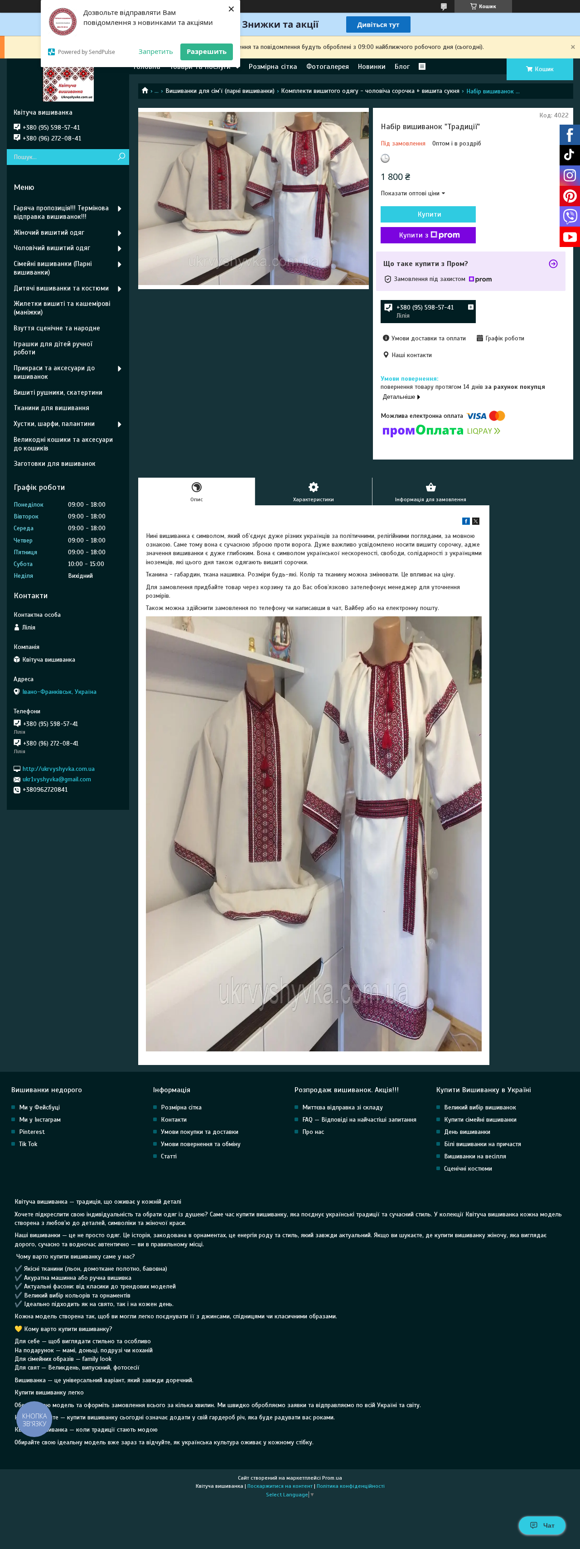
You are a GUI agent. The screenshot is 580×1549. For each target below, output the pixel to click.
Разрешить (207, 51)
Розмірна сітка (273, 66)
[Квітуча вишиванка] (68, 83)
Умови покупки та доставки (199, 1132)
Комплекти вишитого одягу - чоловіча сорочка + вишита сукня (370, 91)
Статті (169, 1156)
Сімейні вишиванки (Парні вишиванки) (53, 268)
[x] (475, 523)
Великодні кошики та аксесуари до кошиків (63, 444)
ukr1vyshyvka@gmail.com (57, 779)
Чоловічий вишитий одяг (52, 248)
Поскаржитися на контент (280, 1486)
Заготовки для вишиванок (55, 464)
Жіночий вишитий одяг (49, 232)
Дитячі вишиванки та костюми (61, 288)
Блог (402, 66)
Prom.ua (332, 1478)
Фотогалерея (327, 66)
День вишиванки (467, 1132)
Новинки (372, 66)
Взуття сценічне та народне (57, 328)
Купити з (413, 235)
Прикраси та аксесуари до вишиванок (54, 372)
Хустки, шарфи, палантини (54, 424)
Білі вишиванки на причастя (482, 1144)
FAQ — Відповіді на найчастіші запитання (359, 1119)
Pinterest (32, 1132)
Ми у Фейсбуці (39, 1107)
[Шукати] (121, 157)
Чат (549, 1525)
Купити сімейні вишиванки (480, 1119)
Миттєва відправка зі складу (342, 1107)
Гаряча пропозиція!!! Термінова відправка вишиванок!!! (61, 212)
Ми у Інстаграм (40, 1119)
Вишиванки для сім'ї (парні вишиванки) (220, 91)
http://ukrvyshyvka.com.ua (59, 769)
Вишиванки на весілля (475, 1156)
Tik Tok (28, 1144)
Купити (429, 214)
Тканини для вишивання (51, 408)
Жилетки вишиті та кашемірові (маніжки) (62, 308)
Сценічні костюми (468, 1168)
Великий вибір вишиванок (480, 1107)
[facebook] (466, 523)
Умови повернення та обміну (201, 1144)
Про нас (313, 1132)
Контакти (174, 1119)
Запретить (156, 51)
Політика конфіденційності (351, 1486)
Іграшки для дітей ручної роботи (53, 348)
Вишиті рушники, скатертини (58, 392)
